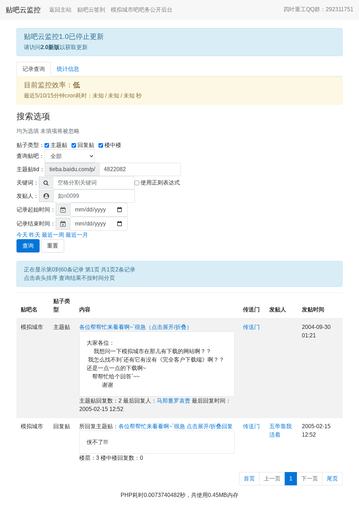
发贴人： (27, 196)
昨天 (34, 235)
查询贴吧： (30, 156)
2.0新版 (50, 47)
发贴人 (277, 309)
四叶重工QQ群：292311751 (318, 9)
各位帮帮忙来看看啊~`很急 (151, 426)
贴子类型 (61, 305)
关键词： (27, 183)
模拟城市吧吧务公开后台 (141, 10)
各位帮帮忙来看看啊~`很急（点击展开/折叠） (135, 327)
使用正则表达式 (160, 183)
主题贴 (58, 145)
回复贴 (85, 145)
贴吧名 (29, 309)
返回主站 (60, 10)
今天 (22, 235)
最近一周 (53, 235)
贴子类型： (30, 145)
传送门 (251, 309)
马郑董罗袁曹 (173, 401)
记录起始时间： (36, 210)
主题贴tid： (30, 169)
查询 (28, 246)
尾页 (332, 479)
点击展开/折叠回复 (210, 426)
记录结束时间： (36, 224)
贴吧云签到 (91, 10)
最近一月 (77, 235)
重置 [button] (52, 246)
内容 (84, 309)
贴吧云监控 (23, 10)
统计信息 (68, 69)
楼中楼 (112, 145)
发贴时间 (313, 309)
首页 (249, 479)
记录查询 (33, 69)
